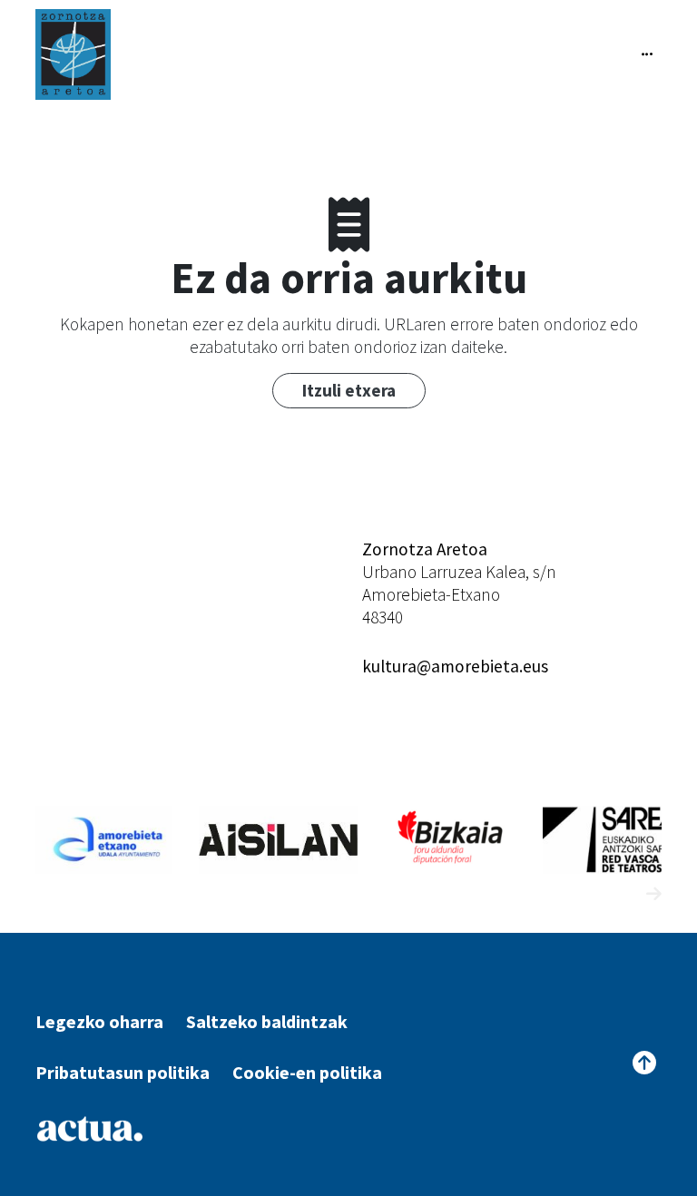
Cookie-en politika (307, 1072)
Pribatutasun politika (122, 1072)
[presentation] (620, 894)
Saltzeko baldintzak (267, 1021)
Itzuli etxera (349, 390)
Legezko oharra (99, 1021)
